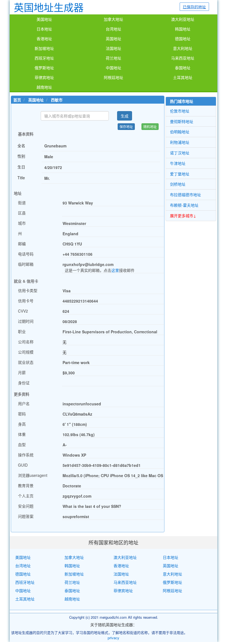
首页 (17, 100)
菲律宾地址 (44, 77)
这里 (115, 270)
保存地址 (126, 126)
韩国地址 (182, 29)
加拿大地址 (113, 19)
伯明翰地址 (179, 131)
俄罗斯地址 (44, 68)
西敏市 (57, 100)
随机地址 (150, 126)
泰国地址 (182, 68)
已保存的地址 (194, 6)
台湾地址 (113, 29)
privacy (113, 637)
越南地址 (44, 87)
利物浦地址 (179, 142)
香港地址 (44, 39)
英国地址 (113, 39)
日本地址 (44, 29)
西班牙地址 (44, 58)
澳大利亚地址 (182, 19)
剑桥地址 (177, 184)
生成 (124, 116)
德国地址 (182, 39)
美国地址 (44, 19)
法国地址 (113, 48)
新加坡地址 (44, 48)
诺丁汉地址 (179, 152)
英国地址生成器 (49, 7)
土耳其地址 (182, 77)
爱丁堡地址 (179, 174)
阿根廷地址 (113, 77)
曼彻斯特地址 (181, 121)
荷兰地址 (113, 58)
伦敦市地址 (179, 111)
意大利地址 (182, 48)
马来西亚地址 (182, 58)
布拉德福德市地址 (185, 194)
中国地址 (113, 68)
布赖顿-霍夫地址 (184, 205)
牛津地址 (177, 163)
